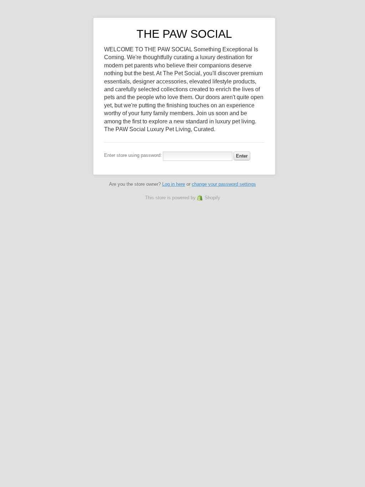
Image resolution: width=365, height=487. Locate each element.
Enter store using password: (133, 155)
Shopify (212, 197)
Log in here (173, 184)
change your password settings (224, 184)
